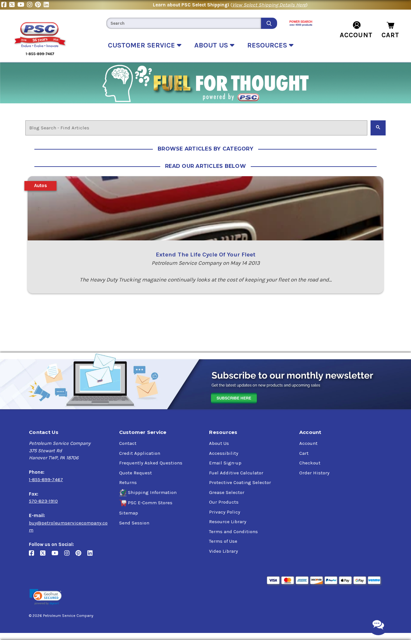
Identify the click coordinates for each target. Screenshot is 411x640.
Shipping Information (152, 492)
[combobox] (183, 23)
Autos (40, 185)
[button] (45, 597)
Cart (304, 453)
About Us (219, 443)
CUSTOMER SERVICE (142, 45)
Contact (127, 443)
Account (308, 443)
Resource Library (227, 521)
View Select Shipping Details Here (269, 5)
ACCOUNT (356, 35)
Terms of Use (223, 541)
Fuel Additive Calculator (236, 473)
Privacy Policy (224, 512)
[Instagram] (31, 5)
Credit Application (139, 453)
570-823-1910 (43, 501)
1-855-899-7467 (46, 479)
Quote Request (135, 473)
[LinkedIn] (47, 5)
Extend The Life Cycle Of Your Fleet (206, 254)
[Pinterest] (39, 5)
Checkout (309, 463)
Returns (128, 482)
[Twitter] (13, 5)
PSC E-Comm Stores (150, 503)
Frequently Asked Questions (150, 463)
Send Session (134, 523)
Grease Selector (226, 492)
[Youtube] (22, 5)
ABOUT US (212, 45)
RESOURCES (268, 45)
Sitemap (128, 513)
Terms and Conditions (233, 531)
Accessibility (223, 453)
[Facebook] (5, 5)
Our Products (224, 502)
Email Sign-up (225, 463)
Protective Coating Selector (240, 482)
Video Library (223, 551)
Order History (314, 473)
